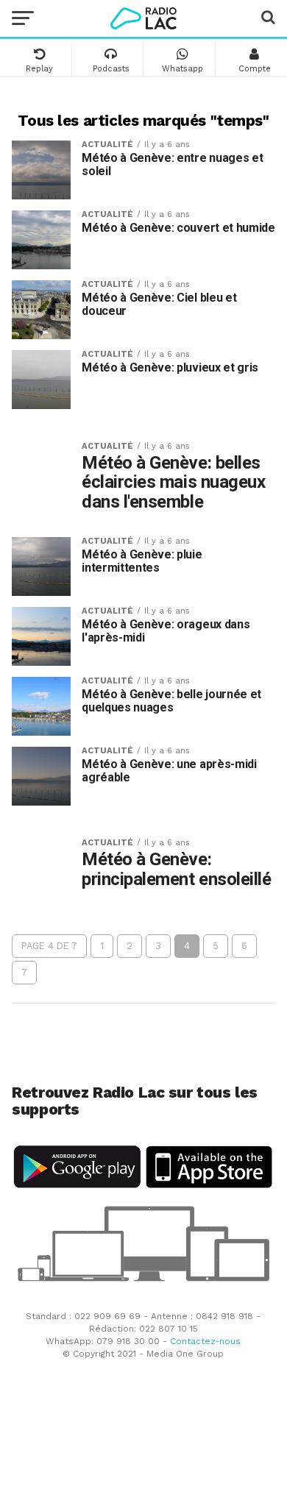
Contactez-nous (205, 1341)
